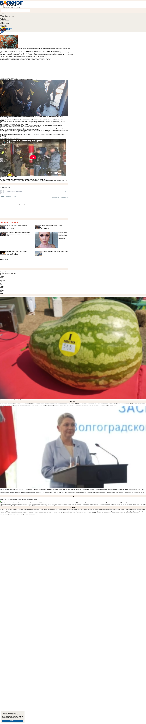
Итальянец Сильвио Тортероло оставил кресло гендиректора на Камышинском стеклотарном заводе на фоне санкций (30, 180)
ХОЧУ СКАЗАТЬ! (4, 24)
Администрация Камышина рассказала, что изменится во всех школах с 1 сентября (58, 502)
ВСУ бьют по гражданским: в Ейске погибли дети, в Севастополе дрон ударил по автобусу (94, 403)
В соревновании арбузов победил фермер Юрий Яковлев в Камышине (14, 399)
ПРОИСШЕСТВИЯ (4, 21)
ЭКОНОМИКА (3, 25)
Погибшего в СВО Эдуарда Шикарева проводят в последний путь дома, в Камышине (113, 512)
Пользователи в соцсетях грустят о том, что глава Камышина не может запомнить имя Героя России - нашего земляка (30, 51)
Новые (2, 196)
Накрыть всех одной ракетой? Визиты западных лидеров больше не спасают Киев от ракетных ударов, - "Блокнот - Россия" (92, 405)
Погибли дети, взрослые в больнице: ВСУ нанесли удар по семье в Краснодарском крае (20, 502)
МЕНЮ (2, 13)
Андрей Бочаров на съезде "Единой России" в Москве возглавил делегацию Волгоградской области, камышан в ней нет (27, 497)
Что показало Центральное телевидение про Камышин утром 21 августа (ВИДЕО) (64, 509)
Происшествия (3, 78)
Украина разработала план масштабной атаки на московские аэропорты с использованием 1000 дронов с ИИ (40, 504)
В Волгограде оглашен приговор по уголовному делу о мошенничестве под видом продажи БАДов (119, 490)
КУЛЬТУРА (3, 15)
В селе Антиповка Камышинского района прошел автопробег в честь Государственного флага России (99, 502)
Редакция (2, 34)
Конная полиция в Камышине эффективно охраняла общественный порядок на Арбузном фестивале (53, 403)
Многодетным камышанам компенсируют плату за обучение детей (122, 511)
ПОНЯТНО (12, 720)
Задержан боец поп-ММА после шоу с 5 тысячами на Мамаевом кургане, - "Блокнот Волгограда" (126, 504)
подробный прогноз (5, 273)
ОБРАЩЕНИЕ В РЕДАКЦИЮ (7, 16)
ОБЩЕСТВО (3, 18)
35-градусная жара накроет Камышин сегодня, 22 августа (46, 505)
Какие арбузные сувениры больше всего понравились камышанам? (16, 403)
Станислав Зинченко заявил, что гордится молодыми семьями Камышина (49, 405)
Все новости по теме (5, 50)
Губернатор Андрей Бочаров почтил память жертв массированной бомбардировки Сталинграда (87, 489)
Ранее (14, 196)
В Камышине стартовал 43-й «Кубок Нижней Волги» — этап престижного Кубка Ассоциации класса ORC (72, 512)
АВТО (8, 29)
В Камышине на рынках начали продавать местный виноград (52, 489)
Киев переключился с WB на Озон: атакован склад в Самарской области (17, 505)
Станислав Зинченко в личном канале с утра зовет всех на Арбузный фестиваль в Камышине (84, 504)
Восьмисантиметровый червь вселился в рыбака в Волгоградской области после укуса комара (21, 492)
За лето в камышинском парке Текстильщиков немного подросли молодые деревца (19, 490)
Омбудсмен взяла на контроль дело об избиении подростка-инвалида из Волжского (19, 489)
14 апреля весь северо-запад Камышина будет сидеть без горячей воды (18, 179)
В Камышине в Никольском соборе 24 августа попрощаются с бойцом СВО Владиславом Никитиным (104, 509)
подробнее (13, 273)
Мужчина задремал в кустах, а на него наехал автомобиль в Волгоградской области (126, 489)
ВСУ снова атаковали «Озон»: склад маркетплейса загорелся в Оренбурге (59, 492)
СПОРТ (2, 22)
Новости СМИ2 (4, 259)
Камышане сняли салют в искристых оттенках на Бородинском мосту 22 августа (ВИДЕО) (95, 492)
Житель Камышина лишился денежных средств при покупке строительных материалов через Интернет (23, 509)
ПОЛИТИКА (3, 19)
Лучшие (8, 196)
